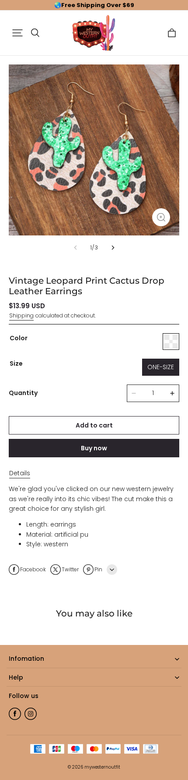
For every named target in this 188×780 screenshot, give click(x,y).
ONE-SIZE (160, 367)
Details (19, 473)
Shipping (21, 315)
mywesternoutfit (102, 767)
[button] (17, 33)
